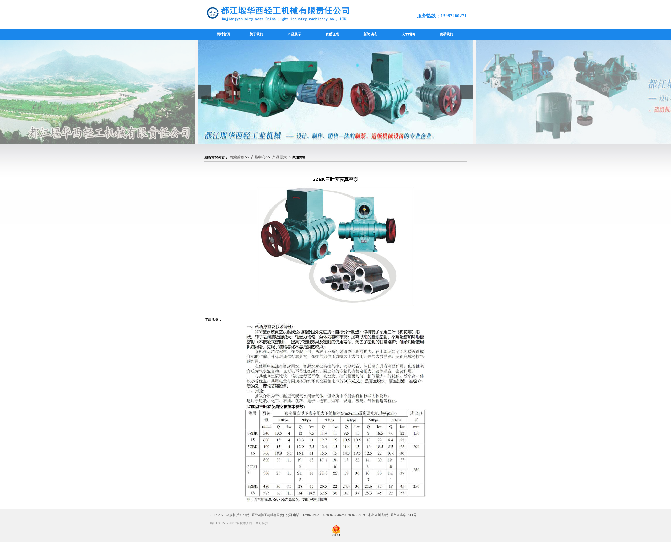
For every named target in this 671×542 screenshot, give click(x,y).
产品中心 (258, 157)
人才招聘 (408, 34)
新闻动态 (370, 34)
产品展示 (294, 34)
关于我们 (256, 34)
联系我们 (446, 34)
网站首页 (223, 34)
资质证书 (332, 34)
